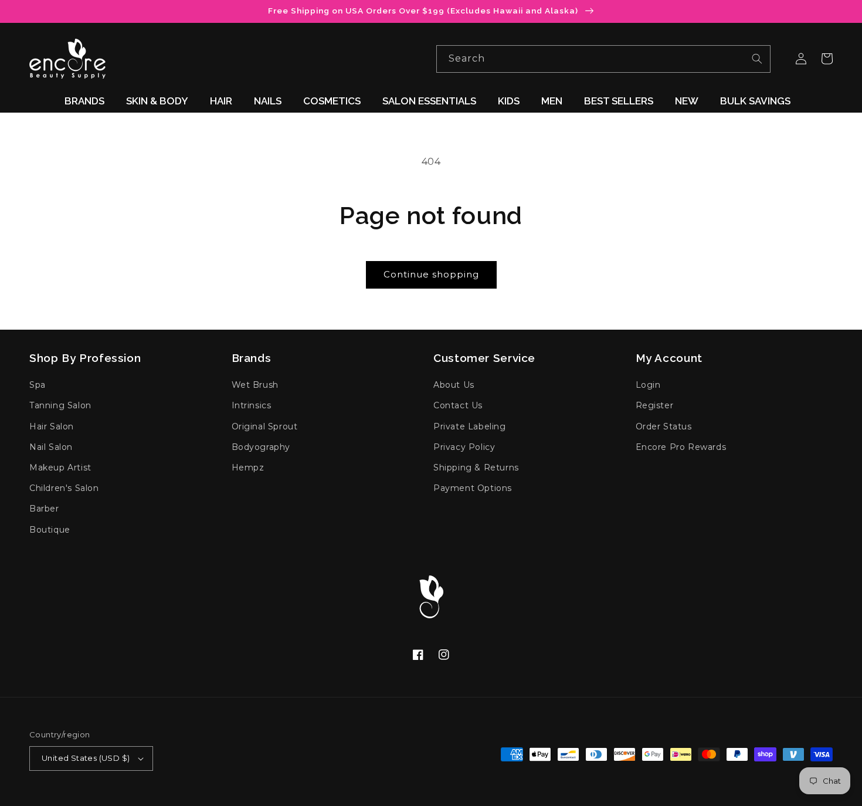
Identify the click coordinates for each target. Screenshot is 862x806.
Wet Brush (255, 385)
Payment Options (472, 488)
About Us (453, 385)
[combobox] (603, 59)
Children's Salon (64, 488)
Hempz (248, 467)
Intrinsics (252, 405)
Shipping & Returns (476, 467)
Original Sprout (265, 426)
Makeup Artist (60, 467)
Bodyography (261, 447)
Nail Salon (51, 447)
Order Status (664, 426)
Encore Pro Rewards (681, 447)
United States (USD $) (86, 758)
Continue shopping (431, 274)
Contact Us (458, 405)
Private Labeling (469, 426)
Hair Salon (51, 426)
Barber (44, 508)
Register (655, 405)
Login (648, 385)
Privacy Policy (464, 447)
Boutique (49, 529)
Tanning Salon (60, 405)
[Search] (757, 59)
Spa (37, 385)
